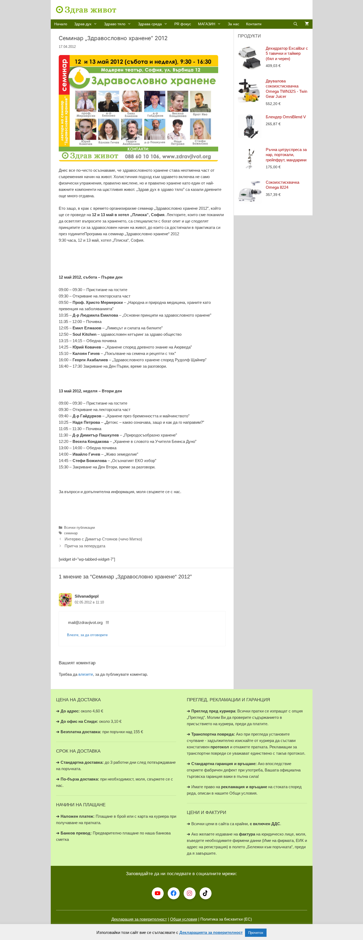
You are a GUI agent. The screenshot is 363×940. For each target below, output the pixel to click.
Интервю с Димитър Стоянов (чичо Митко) (103, 539)
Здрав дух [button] (82, 24)
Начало (60, 24)
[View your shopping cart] (307, 24)
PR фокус (182, 24)
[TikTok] (206, 893)
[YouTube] (158, 893)
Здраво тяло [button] (114, 24)
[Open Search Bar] (295, 24)
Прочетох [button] (255, 933)
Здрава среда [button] (150, 24)
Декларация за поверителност (139, 919)
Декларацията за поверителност (211, 932)
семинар (71, 533)
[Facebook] (174, 893)
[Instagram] (190, 893)
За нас (233, 24)
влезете (85, 674)
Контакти (253, 24)
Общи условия (183, 919)
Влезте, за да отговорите (87, 635)
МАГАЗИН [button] (206, 24)
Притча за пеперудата (85, 546)
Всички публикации (79, 528)
